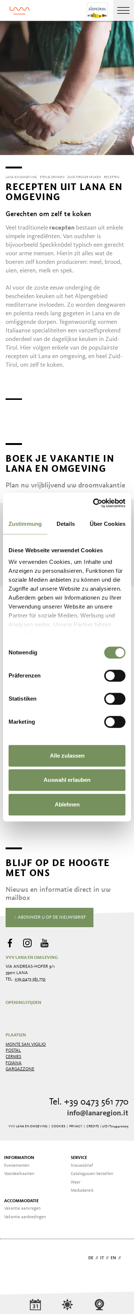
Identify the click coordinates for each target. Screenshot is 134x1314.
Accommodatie (21, 1201)
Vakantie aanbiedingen (25, 1217)
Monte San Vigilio (26, 1044)
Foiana (14, 1063)
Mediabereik (82, 1190)
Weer (75, 1182)
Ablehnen (67, 804)
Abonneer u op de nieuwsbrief (51, 917)
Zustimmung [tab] (25, 524)
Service (79, 1158)
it (102, 1258)
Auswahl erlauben (67, 780)
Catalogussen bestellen (92, 1174)
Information (19, 1158)
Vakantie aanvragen (22, 1208)
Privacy (75, 1126)
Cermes (13, 1057)
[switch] (114, 676)
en (113, 1258)
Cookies (58, 1126)
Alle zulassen (67, 755)
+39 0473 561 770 (30, 979)
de (90, 1258)
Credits (92, 1126)
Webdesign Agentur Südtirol (15, 1258)
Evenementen (16, 1165)
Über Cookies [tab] (107, 524)
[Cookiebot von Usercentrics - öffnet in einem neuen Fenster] (94, 503)
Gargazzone (20, 1069)
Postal (13, 1050)
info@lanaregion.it (97, 1113)
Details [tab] (66, 524)
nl (125, 1258)
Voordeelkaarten (19, 1174)
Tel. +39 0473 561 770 (88, 1102)
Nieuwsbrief (82, 1165)
